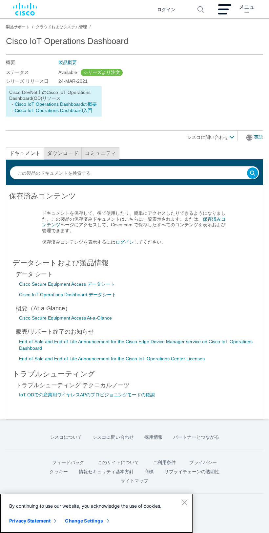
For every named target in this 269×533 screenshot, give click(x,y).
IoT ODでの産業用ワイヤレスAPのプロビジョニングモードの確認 (87, 394)
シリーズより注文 (101, 72)
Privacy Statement (30, 520)
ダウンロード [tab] (62, 153)
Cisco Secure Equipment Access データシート (67, 284)
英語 (258, 137)
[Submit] (252, 173)
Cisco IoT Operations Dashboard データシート (67, 294)
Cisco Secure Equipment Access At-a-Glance (65, 318)
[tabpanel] (134, 221)
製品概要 (67, 62)
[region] (96, 513)
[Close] (184, 502)
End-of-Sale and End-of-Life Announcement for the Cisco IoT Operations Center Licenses (112, 358)
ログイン (124, 242)
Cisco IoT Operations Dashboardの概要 (56, 104)
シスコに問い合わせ (208, 137)
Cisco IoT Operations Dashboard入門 (53, 110)
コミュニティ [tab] (100, 153)
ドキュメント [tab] (25, 153)
